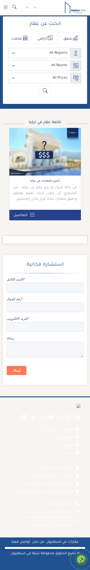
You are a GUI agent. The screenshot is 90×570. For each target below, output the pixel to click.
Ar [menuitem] (27, 7)
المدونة (67, 445)
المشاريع (65, 437)
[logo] (75, 8)
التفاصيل (21, 215)
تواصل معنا (21, 542)
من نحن (67, 453)
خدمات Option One (57, 468)
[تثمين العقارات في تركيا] (45, 153)
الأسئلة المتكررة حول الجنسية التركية (44, 492)
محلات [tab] (17, 39)
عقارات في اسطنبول (62, 542)
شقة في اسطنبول (25, 554)
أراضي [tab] (42, 39)
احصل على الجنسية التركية (52, 476)
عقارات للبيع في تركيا (56, 430)
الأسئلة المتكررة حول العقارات (49, 484)
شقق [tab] (68, 39)
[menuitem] (35, 8)
